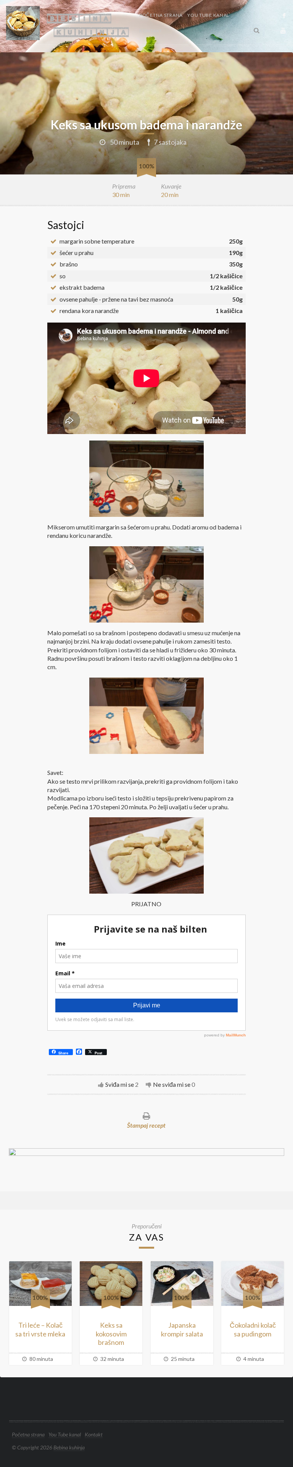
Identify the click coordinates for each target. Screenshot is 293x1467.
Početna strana (161, 15)
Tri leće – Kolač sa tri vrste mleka (40, 1329)
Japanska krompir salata (182, 1329)
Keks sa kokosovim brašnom (111, 1333)
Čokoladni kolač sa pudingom (253, 1329)
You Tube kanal (208, 15)
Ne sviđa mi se (171, 1084)
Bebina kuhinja (69, 1447)
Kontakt (151, 31)
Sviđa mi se (119, 1084)
